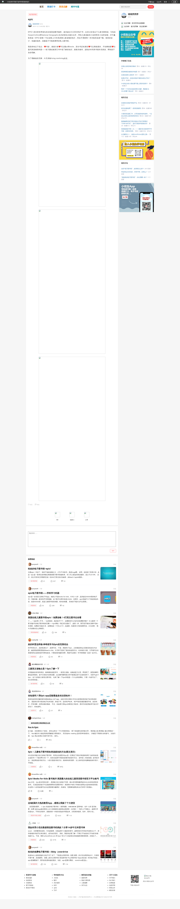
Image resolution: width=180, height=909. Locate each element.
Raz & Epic (33, 727)
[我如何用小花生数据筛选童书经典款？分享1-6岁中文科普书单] (108, 832)
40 (52, 657)
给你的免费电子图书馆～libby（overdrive (48, 851)
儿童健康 (84, 883)
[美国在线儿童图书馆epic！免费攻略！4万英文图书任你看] (108, 622)
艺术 (55, 890)
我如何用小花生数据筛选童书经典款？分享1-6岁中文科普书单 (56, 827)
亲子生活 (84, 885)
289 (53, 605)
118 (66, 864)
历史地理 (57, 883)
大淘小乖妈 (35, 613)
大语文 (56, 878)
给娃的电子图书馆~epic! (39, 568)
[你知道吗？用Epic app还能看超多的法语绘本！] (108, 700)
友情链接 (112, 883)
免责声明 (112, 885)
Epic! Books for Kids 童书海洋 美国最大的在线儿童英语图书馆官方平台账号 (63, 778)
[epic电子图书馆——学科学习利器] (108, 597)
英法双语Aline (36, 691)
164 (55, 632)
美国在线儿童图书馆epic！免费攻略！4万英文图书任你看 (54, 617)
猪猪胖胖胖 (36, 24)
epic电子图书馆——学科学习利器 (43, 593)
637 (54, 581)
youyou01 (35, 564)
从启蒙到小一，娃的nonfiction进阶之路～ (135, 134)
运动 (55, 888)
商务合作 (112, 888)
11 (61, 657)
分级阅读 (29, 883)
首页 (41, 6)
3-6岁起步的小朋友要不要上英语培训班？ (134, 83)
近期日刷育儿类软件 (127, 75)
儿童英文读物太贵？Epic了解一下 (43, 668)
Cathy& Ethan (36, 718)
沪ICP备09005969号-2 (85, 897)
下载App (151, 2)
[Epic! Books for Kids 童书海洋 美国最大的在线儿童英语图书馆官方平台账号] (108, 783)
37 (52, 710)
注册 (174, 2)
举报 (38, 505)
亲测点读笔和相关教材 (128, 66)
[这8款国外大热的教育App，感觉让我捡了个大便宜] (108, 807)
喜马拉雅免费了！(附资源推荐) (131, 108)
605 (43, 840)
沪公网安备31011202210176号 (103, 897)
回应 (31, 505)
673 (48, 815)
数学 (55, 880)
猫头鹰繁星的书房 (37, 664)
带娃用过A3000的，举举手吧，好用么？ (134, 172)
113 (70, 815)
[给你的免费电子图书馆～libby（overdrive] (108, 856)
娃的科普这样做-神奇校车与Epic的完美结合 (48, 644)
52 (64, 581)
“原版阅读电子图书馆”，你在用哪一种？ (134, 177)
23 (45, 632)
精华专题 (75, 6)
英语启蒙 (63, 6)
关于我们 (112, 878)
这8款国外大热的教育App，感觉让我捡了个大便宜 (51, 803)
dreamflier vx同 (37, 747)
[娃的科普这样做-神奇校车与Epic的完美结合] (108, 649)
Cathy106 (35, 640)
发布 (113, 551)
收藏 (41, 791)
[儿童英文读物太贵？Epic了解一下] (108, 673)
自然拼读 (29, 880)
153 (44, 864)
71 (65, 840)
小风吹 (34, 823)
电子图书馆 (33, 14)
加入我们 (112, 880)
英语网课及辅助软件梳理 (129, 72)
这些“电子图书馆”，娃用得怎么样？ (132, 169)
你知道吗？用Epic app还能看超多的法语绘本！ (50, 695)
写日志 (151, 7)
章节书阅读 (29, 885)
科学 (55, 885)
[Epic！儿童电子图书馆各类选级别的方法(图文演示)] (108, 756)
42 (63, 605)
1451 (55, 864)
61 (44, 581)
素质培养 (84, 878)
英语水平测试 (30, 888)
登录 (165, 2)
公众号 (159, 2)
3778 (54, 840)
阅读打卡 (51, 6)
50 (43, 605)
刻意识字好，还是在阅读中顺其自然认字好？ (135, 78)
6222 (59, 815)
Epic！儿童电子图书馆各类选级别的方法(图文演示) (51, 751)
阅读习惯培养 (85, 880)
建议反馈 (112, 890)
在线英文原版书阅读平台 (129, 103)
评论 (50, 740)
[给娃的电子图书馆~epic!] (108, 573)
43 (53, 684)
